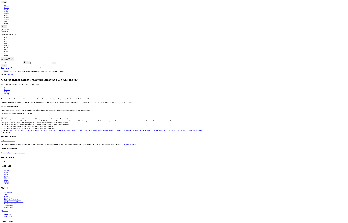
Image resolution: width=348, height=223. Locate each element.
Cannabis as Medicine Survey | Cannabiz (64, 130)
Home (2, 68)
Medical (6, 6)
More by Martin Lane (130, 144)
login (6, 117)
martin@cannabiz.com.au (8, 141)
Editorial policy (8, 207)
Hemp (6, 12)
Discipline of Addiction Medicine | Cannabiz (89, 130)
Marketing (7, 13)
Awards (6, 19)
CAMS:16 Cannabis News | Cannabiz (18, 130)
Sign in (6, 23)
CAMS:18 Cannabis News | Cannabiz (41, 130)
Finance (6, 8)
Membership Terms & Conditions (13, 202)
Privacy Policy (8, 198)
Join (5, 21)
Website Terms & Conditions (12, 200)
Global (6, 15)
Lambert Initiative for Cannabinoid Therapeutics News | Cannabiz (122, 130)
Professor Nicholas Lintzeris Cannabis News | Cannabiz (158, 130)
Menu (4, 66)
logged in (11, 153)
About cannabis (8, 206)
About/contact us (9, 192)
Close (4, 2)
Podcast (6, 17)
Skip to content (5, 29)
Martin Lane (17, 84)
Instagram (8, 216)
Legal (6, 10)
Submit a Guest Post (10, 204)
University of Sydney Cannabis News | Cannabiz (188, 130)
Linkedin (7, 214)
